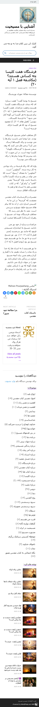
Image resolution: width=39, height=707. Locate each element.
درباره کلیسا (29, 476)
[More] (34, 293)
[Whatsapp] (19, 293)
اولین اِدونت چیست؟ (13, 653)
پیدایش (32, 411)
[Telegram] (23, 293)
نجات (33, 548)
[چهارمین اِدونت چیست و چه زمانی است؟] (29, 618)
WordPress (24, 704)
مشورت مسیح (28, 532)
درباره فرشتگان (28, 463)
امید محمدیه (21, 88)
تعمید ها (31, 415)
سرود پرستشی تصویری (24, 506)
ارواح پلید (31, 394)
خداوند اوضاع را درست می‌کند (21, 424)
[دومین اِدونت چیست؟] (29, 642)
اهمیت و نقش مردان (26, 407)
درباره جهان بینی (27, 441)
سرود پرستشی (28, 502)
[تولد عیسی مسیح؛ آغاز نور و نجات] (29, 606)
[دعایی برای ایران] (29, 570)
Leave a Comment (10, 88)
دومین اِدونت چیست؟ (13, 641)
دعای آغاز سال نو (15, 593)
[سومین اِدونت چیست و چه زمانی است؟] (29, 630)
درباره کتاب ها (29, 471)
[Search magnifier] (5, 53)
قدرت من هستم (28, 519)
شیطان (32, 510)
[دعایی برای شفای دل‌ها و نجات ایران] (29, 582)
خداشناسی (29, 420)
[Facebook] (4, 293)
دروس (32, 489)
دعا (33, 493)
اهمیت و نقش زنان (26, 402)
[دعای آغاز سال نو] (29, 594)
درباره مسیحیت (32, 68)
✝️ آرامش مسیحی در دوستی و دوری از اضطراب (13, 680)
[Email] (30, 293)
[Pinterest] (15, 293)
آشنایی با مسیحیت (20, 26)
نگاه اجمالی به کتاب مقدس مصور (20, 552)
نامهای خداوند (29, 544)
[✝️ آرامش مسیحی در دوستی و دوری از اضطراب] (29, 679)
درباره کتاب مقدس (27, 467)
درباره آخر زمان (28, 450)
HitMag (34, 704)
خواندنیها (31, 428)
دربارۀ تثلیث (30, 484)
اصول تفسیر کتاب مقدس (24, 398)
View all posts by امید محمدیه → (13, 356)
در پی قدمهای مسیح (25, 433)
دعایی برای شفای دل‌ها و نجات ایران (12, 582)
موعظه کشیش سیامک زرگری (21, 536)
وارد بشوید (10, 381)
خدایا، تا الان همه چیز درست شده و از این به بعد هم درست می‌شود (12, 667)
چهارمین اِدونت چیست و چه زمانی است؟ (12, 618)
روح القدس (30, 497)
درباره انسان (29, 454)
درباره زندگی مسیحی (25, 445)
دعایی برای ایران (15, 569)
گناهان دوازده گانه (27, 523)
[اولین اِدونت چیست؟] (29, 654)
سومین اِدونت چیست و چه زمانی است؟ (12, 630)
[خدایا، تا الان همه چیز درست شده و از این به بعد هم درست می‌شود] (29, 666)
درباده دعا (31, 437)
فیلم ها (32, 515)
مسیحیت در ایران (27, 528)
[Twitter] (8, 293)
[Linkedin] (12, 293)
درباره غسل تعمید (27, 458)
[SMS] (26, 293)
